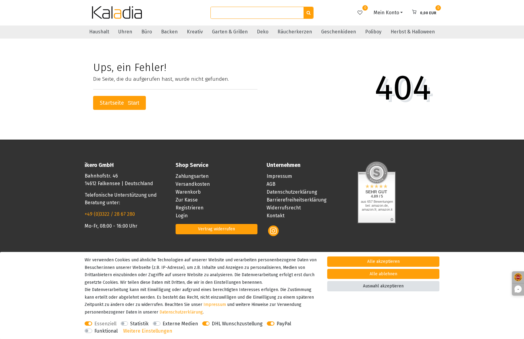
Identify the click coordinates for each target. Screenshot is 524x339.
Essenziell (105, 324)
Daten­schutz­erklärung (181, 312)
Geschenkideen (338, 32)
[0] (360, 12)
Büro (146, 32)
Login (182, 216)
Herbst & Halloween (413, 32)
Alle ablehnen (383, 273)
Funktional (106, 331)
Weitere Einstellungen (147, 331)
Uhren (125, 32)
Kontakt (275, 216)
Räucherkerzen (294, 32)
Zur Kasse (187, 200)
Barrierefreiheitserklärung (297, 200)
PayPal (284, 324)
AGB (271, 184)
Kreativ (195, 32)
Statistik (139, 324)
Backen (169, 32)
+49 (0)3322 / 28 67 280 (110, 214)
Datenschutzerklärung (292, 192)
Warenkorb (188, 192)
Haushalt (99, 32)
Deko (262, 32)
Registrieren (189, 208)
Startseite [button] (113, 103)
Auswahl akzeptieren (383, 286)
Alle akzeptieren (383, 261)
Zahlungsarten (192, 176)
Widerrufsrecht (284, 208)
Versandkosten (193, 184)
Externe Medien (180, 324)
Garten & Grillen (230, 32)
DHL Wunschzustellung (237, 324)
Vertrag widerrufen (216, 229)
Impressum (279, 176)
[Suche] (308, 13)
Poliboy (373, 32)
